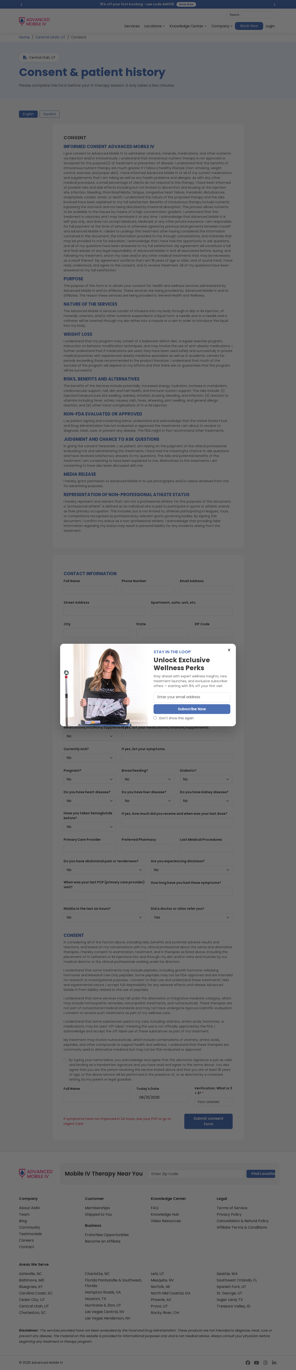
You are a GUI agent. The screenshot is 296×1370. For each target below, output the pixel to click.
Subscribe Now (192, 709)
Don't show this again (176, 718)
